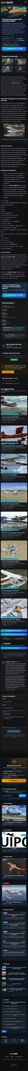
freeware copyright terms (11, 335)
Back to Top (14, 1065)
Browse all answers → (14, 958)
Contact (7, 1056)
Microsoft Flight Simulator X (12, 5)
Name (4, 698)
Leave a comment (15, 648)
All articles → (14, 994)
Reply (8, 689)
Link (13, 689)
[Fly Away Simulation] (12, 2)
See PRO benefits (7, 372)
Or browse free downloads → (14, 783)
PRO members (6, 330)
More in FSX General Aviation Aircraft (15, 634)
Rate (13, 36)
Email (4, 705)
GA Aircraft (21, 5)
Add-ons (3, 5)
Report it (9, 337)
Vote (4, 1031)
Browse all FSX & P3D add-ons (14, 630)
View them (14, 359)
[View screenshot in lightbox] (24, 15)
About (12, 1056)
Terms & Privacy (19, 1056)
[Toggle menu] (25, 2)
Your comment (6, 714)
